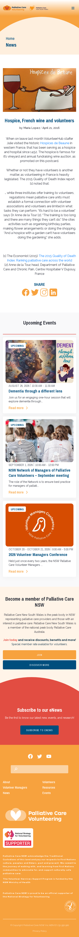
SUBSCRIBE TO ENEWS (39, 730)
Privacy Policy (40, 931)
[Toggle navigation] (73, 8)
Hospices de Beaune (54, 143)
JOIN (39, 655)
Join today (10, 640)
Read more (16, 407)
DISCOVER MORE (39, 665)
